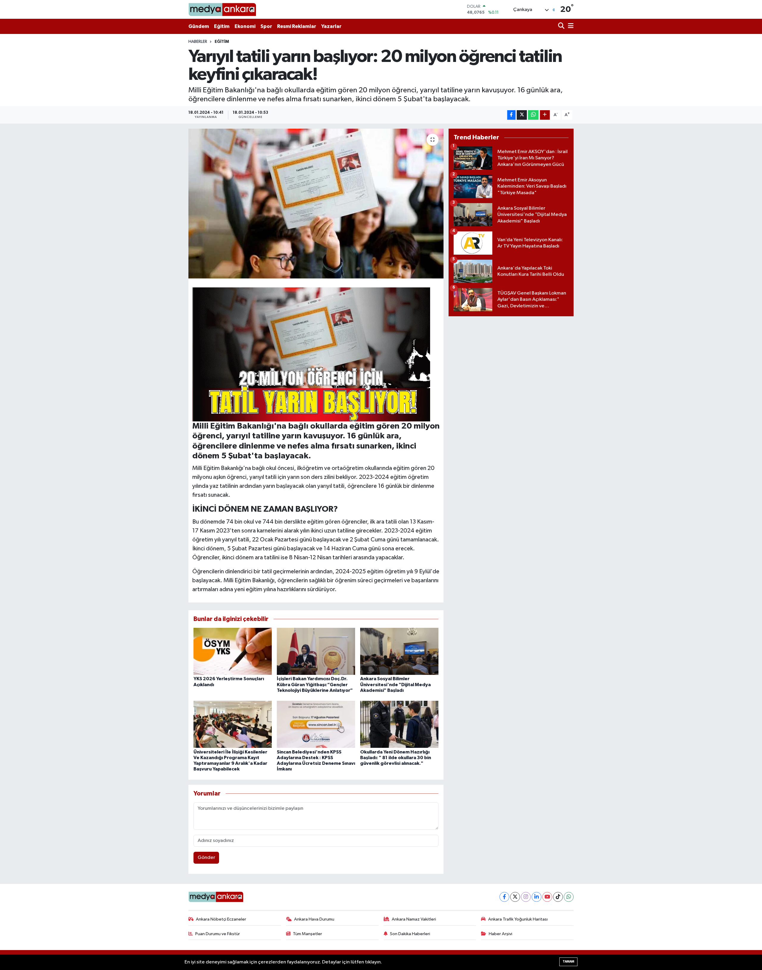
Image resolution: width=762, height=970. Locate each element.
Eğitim (221, 26)
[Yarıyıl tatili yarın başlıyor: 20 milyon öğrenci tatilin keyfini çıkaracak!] (316, 203)
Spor (266, 26)
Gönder (206, 857)
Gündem (198, 26)
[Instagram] (526, 897)
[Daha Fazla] (545, 115)
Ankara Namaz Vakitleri (414, 919)
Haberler (197, 42)
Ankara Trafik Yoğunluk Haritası (518, 919)
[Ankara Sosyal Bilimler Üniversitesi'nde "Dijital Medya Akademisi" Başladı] (399, 651)
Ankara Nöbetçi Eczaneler (221, 919)
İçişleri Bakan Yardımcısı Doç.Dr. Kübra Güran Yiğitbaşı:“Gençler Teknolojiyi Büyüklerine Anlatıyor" (315, 684)
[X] (515, 897)
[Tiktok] (558, 897)
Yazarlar (331, 26)
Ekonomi (245, 26)
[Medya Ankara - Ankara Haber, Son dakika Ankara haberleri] (222, 9)
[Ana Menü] (570, 26)
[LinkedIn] (536, 897)
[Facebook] (504, 897)
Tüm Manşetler (307, 934)
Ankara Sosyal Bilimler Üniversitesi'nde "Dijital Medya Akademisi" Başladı (395, 684)
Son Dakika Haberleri (410, 934)
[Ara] (562, 26)
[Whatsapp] (569, 897)
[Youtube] (547, 897)
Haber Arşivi (500, 934)
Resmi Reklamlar (296, 26)
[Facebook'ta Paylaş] (511, 115)
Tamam (568, 961)
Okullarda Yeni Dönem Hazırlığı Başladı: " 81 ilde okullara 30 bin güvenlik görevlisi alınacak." (395, 758)
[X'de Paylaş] (522, 115)
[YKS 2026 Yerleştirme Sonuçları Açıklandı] (232, 651)
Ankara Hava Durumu (314, 919)
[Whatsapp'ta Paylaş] (533, 115)
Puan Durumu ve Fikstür (217, 934)
